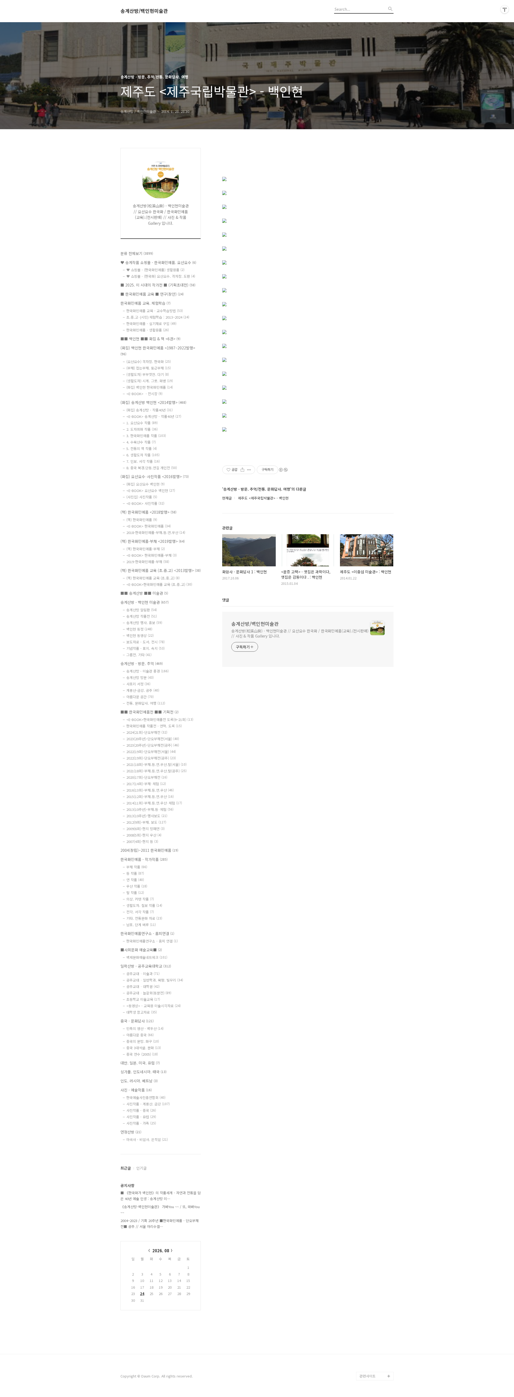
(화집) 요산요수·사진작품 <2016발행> (154, 476)
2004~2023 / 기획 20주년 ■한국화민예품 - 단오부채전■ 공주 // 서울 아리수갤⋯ (159, 1223)
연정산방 (130, 1132)
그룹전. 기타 (139, 654)
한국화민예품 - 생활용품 (147, 330)
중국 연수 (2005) (142, 1054)
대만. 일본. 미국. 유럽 (140, 1063)
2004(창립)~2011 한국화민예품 (149, 850)
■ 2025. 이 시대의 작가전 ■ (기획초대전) (157, 285)
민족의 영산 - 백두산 (145, 1028)
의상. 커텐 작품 (140, 899)
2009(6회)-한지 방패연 (145, 828)
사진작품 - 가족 (141, 1123)
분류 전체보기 (136, 253)
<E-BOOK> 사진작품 (145, 503)
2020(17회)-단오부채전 (146, 777)
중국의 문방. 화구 (142, 1041)
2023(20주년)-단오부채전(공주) (152, 745)
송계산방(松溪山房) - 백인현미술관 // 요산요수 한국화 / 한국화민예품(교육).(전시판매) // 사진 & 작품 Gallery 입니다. (300, 633)
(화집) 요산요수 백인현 (145, 484)
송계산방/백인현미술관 (144, 11)
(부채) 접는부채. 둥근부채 (148, 368)
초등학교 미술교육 (143, 999)
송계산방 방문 (140, 677)
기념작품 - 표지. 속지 (145, 648)
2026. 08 (160, 1250)
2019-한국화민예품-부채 (147, 561)
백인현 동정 (139, 629)
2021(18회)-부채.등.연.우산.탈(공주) (156, 770)
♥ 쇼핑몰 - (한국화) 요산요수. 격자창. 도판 (160, 276)
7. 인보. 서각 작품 (143, 461)
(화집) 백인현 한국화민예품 (149, 387)
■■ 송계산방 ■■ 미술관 (144, 593)
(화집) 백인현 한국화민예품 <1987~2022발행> (157, 350)
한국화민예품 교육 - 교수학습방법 (154, 310)
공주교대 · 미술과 (143, 973)
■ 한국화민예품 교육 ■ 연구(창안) (152, 294)
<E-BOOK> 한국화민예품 (148, 526)
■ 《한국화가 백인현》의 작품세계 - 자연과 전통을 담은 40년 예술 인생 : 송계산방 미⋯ (160, 1195)
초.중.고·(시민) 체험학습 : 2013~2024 (157, 317)
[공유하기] (242, 470)
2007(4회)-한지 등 (142, 841)
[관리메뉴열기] (505, 9)
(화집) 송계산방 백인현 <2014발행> (153, 402)
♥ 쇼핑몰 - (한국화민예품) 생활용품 (155, 269)
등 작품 (135, 873)
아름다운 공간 (140, 696)
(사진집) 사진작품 (141, 496)
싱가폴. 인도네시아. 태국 (143, 1071)
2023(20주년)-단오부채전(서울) (152, 738)
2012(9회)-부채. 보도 (146, 822)
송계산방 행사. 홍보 (144, 622)
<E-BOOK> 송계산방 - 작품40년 (153, 416)
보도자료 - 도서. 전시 (145, 641)
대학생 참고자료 (141, 1012)
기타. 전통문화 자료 (144, 918)
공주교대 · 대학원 (143, 986)
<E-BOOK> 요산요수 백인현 (150, 490)
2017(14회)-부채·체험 (146, 783)
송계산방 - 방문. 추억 (141, 663)
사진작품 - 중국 (141, 1110)
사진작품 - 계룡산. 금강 (148, 1103)
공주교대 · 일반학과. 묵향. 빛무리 (154, 980)
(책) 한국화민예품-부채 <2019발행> (152, 541)
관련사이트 (368, 1376)
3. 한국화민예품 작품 (146, 435)
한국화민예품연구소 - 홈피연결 (147, 933)
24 (142, 1293)
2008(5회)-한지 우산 (143, 835)
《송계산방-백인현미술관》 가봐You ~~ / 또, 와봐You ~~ (160, 1209)
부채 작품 (136, 866)
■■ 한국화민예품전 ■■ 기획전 (149, 712)
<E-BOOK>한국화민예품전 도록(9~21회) (159, 719)
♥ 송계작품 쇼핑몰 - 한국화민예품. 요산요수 (158, 262)
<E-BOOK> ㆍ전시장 (144, 393)
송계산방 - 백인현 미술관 (144, 602)
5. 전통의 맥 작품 (141, 448)
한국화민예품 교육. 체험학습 (145, 303)
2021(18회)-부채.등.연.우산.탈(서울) (156, 764)
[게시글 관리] (249, 470)
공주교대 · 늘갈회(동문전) (148, 992)
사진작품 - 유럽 (141, 1116)
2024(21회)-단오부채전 (146, 732)
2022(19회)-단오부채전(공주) (151, 758)
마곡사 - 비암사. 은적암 (147, 1139)
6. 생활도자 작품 (143, 454)
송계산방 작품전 (141, 616)
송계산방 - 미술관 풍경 (147, 671)
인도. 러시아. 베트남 (139, 1080)
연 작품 (135, 879)
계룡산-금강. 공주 (142, 690)
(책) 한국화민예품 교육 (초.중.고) (153, 578)
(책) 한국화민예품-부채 (145, 548)
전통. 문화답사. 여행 (145, 703)
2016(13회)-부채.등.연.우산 (150, 790)
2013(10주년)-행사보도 (146, 815)
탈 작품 (135, 892)
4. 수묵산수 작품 (141, 442)
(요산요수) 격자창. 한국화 (148, 361)
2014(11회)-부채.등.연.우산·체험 (154, 803)
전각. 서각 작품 (140, 911)
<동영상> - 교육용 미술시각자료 (153, 1005)
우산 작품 (136, 886)
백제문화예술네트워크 (146, 957)
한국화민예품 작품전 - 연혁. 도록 (154, 725)
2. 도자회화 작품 (142, 429)
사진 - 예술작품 (136, 1090)
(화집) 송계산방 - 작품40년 (149, 410)
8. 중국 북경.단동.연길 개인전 (151, 467)
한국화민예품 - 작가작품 (144, 859)
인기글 (141, 1168)
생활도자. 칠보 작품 (144, 905)
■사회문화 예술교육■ (141, 949)
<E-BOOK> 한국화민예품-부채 (151, 555)
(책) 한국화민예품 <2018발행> (148, 512)
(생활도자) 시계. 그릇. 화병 (149, 380)
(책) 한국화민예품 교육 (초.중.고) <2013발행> (160, 570)
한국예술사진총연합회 (145, 1097)
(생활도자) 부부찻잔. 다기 (147, 374)
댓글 (225, 599)
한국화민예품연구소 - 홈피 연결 (152, 941)
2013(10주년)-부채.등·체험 (149, 809)
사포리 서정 (138, 683)
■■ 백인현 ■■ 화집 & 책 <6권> (150, 338)
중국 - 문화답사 (137, 1021)
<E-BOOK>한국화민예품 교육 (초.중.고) (159, 584)
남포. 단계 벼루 (141, 924)
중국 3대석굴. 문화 (143, 1047)
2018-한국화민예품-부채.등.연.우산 (155, 532)
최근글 (125, 1168)
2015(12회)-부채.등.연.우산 (150, 796)
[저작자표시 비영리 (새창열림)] (283, 470)
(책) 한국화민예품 (141, 519)
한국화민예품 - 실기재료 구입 (151, 323)
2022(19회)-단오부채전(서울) (151, 751)
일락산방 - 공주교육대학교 (145, 966)
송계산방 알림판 (141, 609)
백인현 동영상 (140, 635)
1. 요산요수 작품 (142, 422)
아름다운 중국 (140, 1034)
